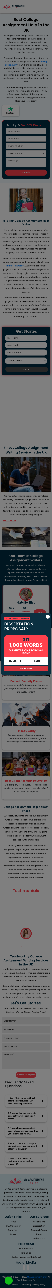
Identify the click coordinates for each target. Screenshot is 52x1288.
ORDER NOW (26, 668)
